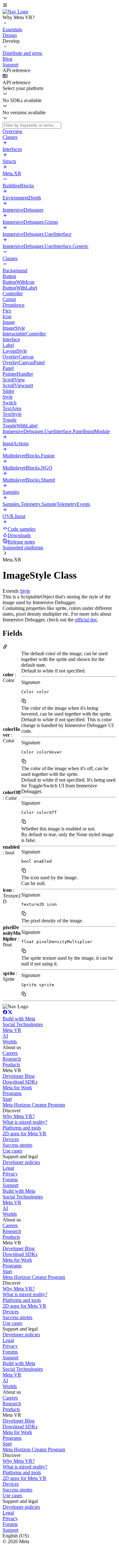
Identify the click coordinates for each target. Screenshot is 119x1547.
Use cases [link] (12, 1150)
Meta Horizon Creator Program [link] (34, 1105)
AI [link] (5, 1036)
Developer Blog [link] (19, 1076)
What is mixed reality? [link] (25, 1122)
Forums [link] (10, 1179)
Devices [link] (11, 1139)
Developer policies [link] (21, 1162)
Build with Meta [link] (19, 1018)
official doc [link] (86, 619)
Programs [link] (12, 1093)
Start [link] (7, 1099)
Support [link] (10, 1185)
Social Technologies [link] (23, 1024)
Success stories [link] (17, 1145)
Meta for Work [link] (17, 1087)
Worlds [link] (10, 1041)
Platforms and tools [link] (22, 1127)
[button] (59, 6)
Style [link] (25, 591)
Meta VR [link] (12, 1030)
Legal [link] (8, 1168)
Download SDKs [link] (20, 1082)
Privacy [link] (10, 1173)
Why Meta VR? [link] (19, 1116)
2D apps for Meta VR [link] (24, 1133)
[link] (15, 11)
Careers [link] (10, 1053)
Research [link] (12, 1059)
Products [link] (11, 1064)
